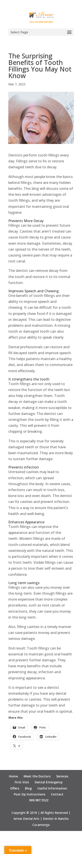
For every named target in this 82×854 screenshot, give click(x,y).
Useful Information (52, 788)
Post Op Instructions (29, 794)
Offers (14, 788)
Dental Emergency (49, 782)
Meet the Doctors (37, 776)
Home (13, 776)
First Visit (22, 782)
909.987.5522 (38, 800)
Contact (57, 794)
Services (62, 776)
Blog (28, 788)
